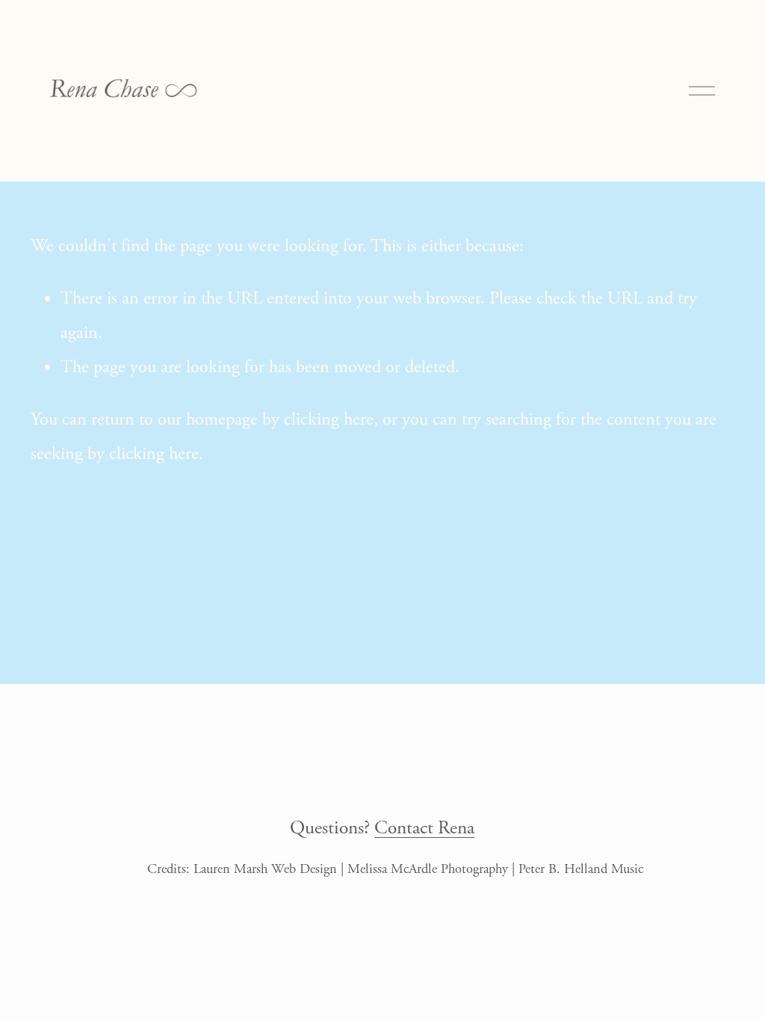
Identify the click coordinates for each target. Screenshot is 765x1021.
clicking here (329, 419)
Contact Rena (424, 828)
